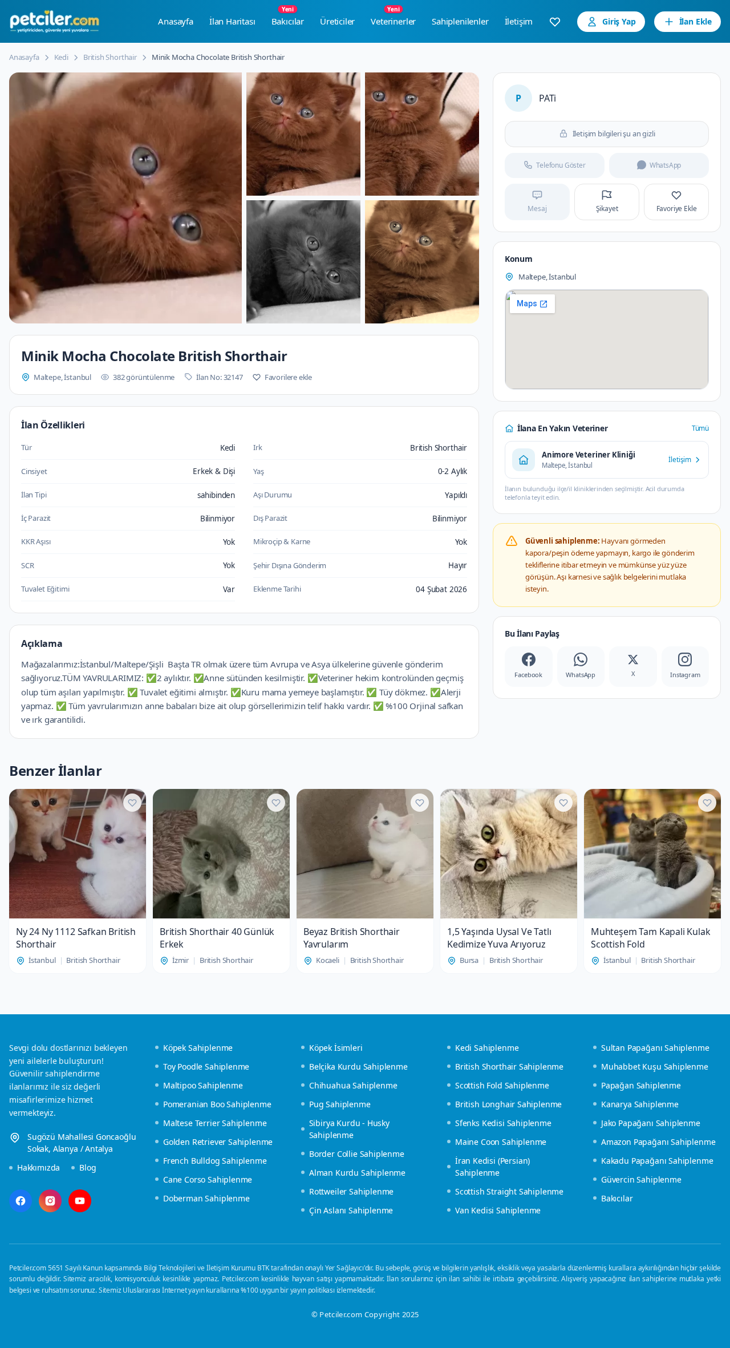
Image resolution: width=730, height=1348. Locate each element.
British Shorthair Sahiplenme (509, 1066)
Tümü (700, 428)
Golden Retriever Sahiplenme (218, 1141)
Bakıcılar (287, 18)
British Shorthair (110, 57)
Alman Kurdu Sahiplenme (357, 1172)
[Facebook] (20, 1200)
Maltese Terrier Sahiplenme (214, 1123)
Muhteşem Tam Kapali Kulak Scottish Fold (651, 937)
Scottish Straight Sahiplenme (509, 1191)
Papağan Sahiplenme (641, 1085)
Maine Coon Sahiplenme (500, 1141)
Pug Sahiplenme (340, 1104)
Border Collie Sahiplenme (356, 1153)
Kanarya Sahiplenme (640, 1104)
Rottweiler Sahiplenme (351, 1191)
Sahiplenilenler (460, 21)
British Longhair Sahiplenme (508, 1104)
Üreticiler (337, 21)
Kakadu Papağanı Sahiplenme (657, 1160)
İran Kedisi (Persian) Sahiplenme (492, 1166)
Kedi (61, 57)
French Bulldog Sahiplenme (215, 1160)
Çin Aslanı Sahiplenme (351, 1210)
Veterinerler (393, 18)
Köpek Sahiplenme (198, 1047)
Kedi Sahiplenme (486, 1047)
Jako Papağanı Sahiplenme (650, 1123)
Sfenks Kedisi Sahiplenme (503, 1123)
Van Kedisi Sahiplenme (498, 1210)
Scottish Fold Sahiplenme (502, 1085)
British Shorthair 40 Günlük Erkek (217, 937)
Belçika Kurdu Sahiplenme (358, 1066)
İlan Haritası (232, 21)
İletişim (519, 21)
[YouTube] (79, 1200)
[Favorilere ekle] (132, 803)
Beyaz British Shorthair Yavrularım (351, 937)
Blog (87, 1167)
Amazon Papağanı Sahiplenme (658, 1141)
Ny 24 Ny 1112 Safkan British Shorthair (76, 937)
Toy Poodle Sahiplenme (206, 1066)
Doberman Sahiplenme (206, 1198)
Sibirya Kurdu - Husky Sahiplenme (349, 1129)
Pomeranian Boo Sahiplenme (217, 1104)
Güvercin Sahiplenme (641, 1179)
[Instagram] (50, 1200)
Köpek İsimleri (336, 1047)
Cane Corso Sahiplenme (207, 1179)
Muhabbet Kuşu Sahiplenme (654, 1066)
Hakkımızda (38, 1167)
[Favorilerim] (555, 22)
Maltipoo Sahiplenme (203, 1085)
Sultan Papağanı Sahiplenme (655, 1047)
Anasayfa (175, 21)
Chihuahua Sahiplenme (353, 1085)
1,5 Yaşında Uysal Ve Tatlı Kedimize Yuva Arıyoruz (499, 937)
